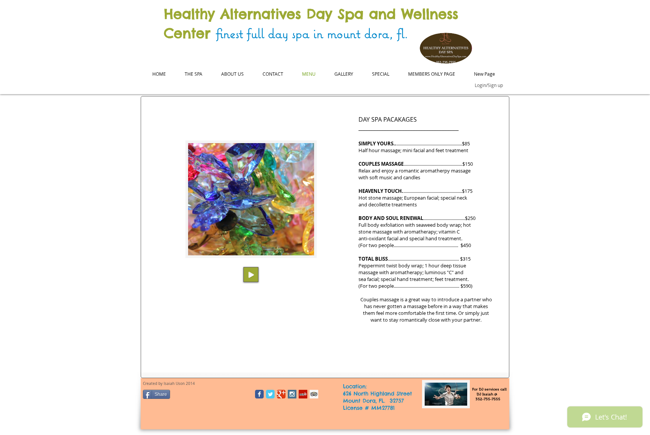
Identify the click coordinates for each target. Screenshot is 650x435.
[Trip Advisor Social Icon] (314, 394)
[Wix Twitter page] (270, 394)
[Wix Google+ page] (281, 394)
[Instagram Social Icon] (292, 394)
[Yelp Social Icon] (303, 394)
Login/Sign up (489, 85)
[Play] (251, 274)
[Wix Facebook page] (259, 394)
